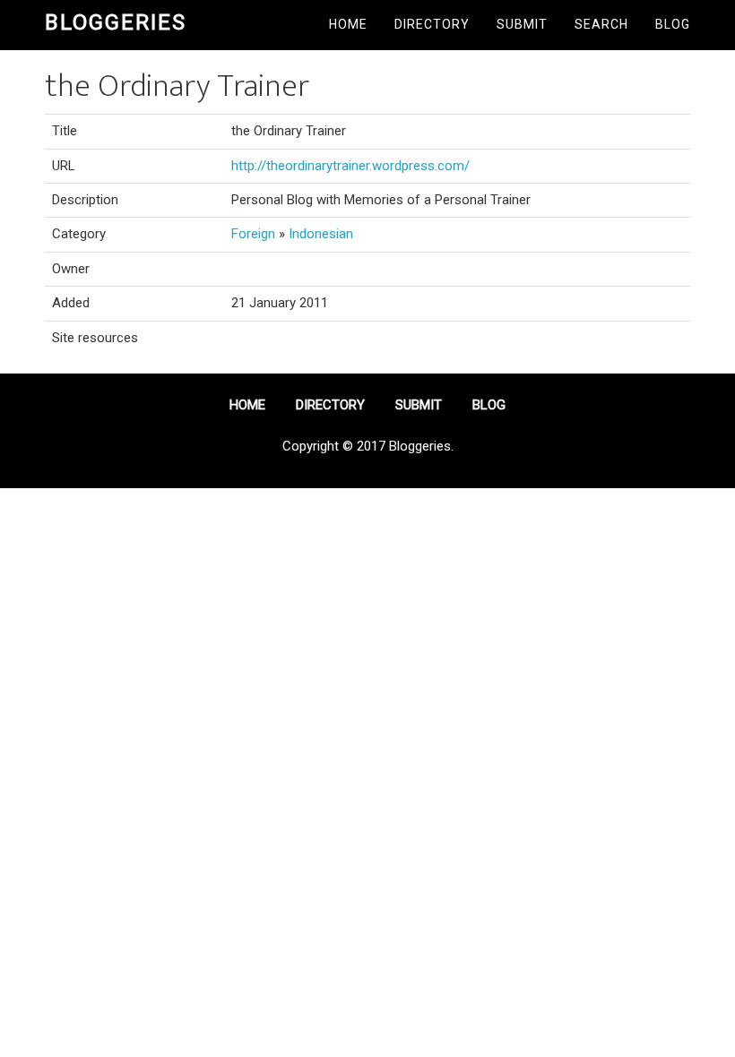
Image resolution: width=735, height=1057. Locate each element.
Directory (432, 24)
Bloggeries (115, 22)
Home (348, 24)
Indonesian (321, 234)
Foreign (253, 234)
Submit (522, 24)
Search (601, 24)
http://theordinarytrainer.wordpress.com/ (350, 166)
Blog (672, 24)
